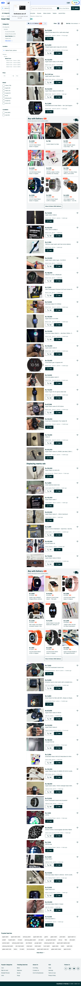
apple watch (5, 937)
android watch (5, 943)
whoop (60, 940)
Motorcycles (31, 13)
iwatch (62, 946)
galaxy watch (54, 937)
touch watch (47, 946)
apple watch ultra (37, 937)
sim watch (41, 940)
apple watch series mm (43, 949)
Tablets (55, 13)
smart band (29, 946)
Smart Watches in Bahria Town (34, 16)
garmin (46, 937)
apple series (55, 946)
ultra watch (72, 940)
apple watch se (71, 937)
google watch (38, 943)
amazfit (4, 940)
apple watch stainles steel (63, 943)
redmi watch (38, 946)
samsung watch (27, 937)
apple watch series (15, 937)
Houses (39, 13)
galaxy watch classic (56, 949)
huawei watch (11, 940)
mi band (20, 940)
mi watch (22, 949)
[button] (37, 23)
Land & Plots (61, 13)
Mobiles (9, 16)
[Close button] (28, 2)
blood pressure (30, 949)
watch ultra (69, 946)
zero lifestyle (29, 943)
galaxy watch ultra (6, 949)
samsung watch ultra (49, 943)
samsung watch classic (17, 943)
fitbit (66, 940)
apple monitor (67, 949)
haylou (15, 949)
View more (8, 41)
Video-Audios (47, 13)
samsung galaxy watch (30, 940)
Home (2, 16)
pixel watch (62, 937)
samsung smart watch (7, 946)
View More (40, 953)
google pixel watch (51, 940)
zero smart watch (20, 946)
